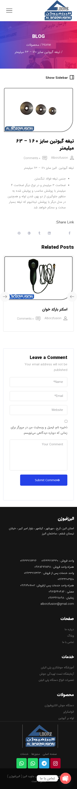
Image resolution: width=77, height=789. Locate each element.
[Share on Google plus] (29, 233)
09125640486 (56, 591)
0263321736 (31, 573)
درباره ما (69, 629)
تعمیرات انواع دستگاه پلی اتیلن (56, 680)
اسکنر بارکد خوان (54, 309)
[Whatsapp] (33, 763)
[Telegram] (44, 763)
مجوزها (35, 754)
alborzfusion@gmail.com (57, 604)
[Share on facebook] (69, 233)
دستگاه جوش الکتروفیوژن (59, 705)
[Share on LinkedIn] (49, 233)
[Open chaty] (65, 778)
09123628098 (56, 598)
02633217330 (49, 560)
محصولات (32, 44)
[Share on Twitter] (59, 233)
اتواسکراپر (68, 711)
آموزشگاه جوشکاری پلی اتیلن (57, 667)
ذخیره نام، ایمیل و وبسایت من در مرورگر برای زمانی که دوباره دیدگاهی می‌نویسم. (39, 430)
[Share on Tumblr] (39, 233)
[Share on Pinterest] (19, 233)
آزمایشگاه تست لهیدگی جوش (56, 674)
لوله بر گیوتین (66, 718)
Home (46, 44)
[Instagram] (55, 763)
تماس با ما (68, 642)
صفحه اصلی (50, 754)
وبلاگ (70, 635)
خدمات (24, 754)
